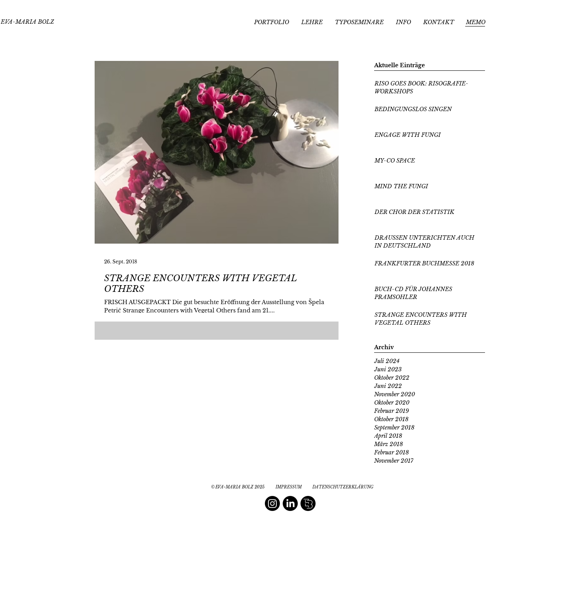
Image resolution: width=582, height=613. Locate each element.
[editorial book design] (308, 503)
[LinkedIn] (290, 503)
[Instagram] (272, 503)
